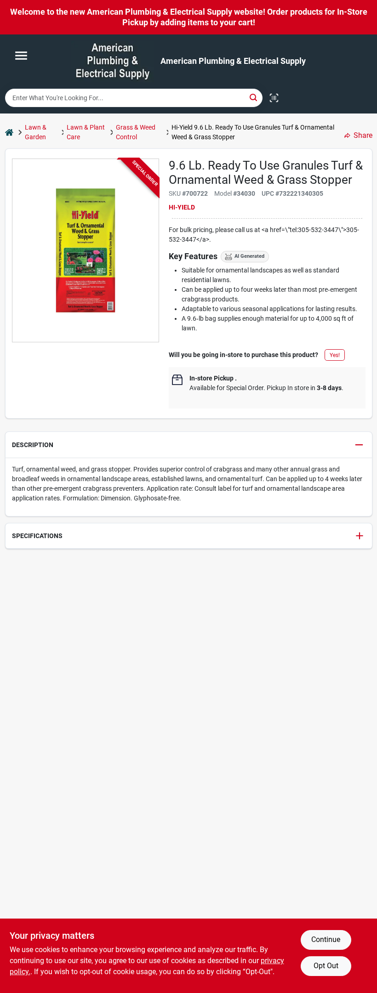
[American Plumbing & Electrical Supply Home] (112, 61)
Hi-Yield (182, 207)
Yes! (335, 355)
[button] (189, 445)
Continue (325, 939)
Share (363, 135)
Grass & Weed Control (135, 132)
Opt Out (326, 965)
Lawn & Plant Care (86, 132)
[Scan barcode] (274, 98)
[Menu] (21, 56)
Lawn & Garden (35, 132)
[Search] (254, 97)
